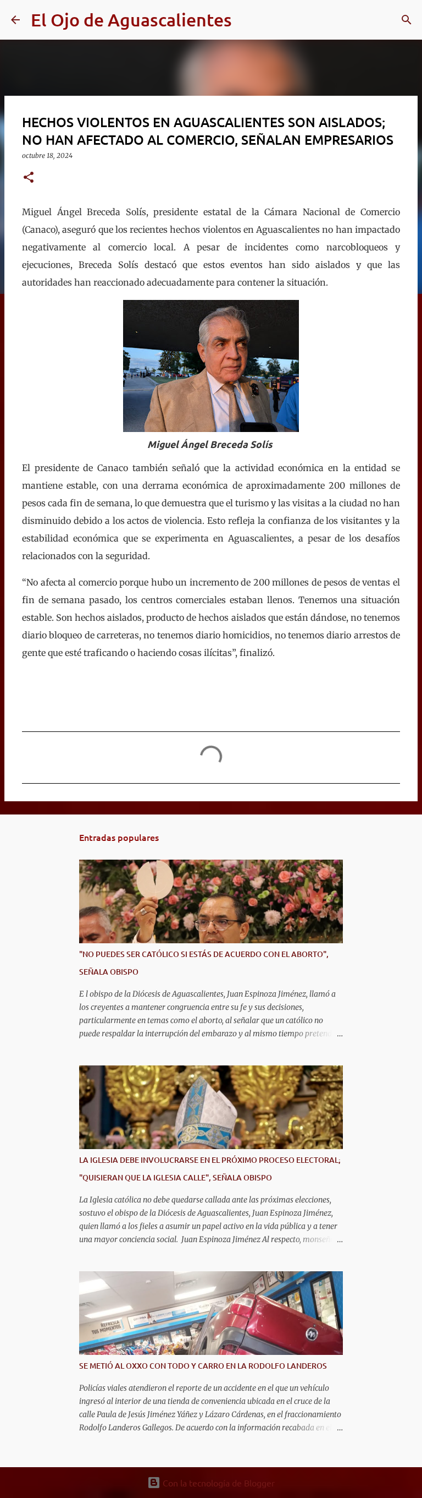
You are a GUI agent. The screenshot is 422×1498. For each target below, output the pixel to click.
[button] (28, 178)
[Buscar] (247, 20)
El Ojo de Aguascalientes (131, 19)
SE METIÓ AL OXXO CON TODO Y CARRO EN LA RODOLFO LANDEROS (203, 1365)
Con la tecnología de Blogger (217, 1482)
